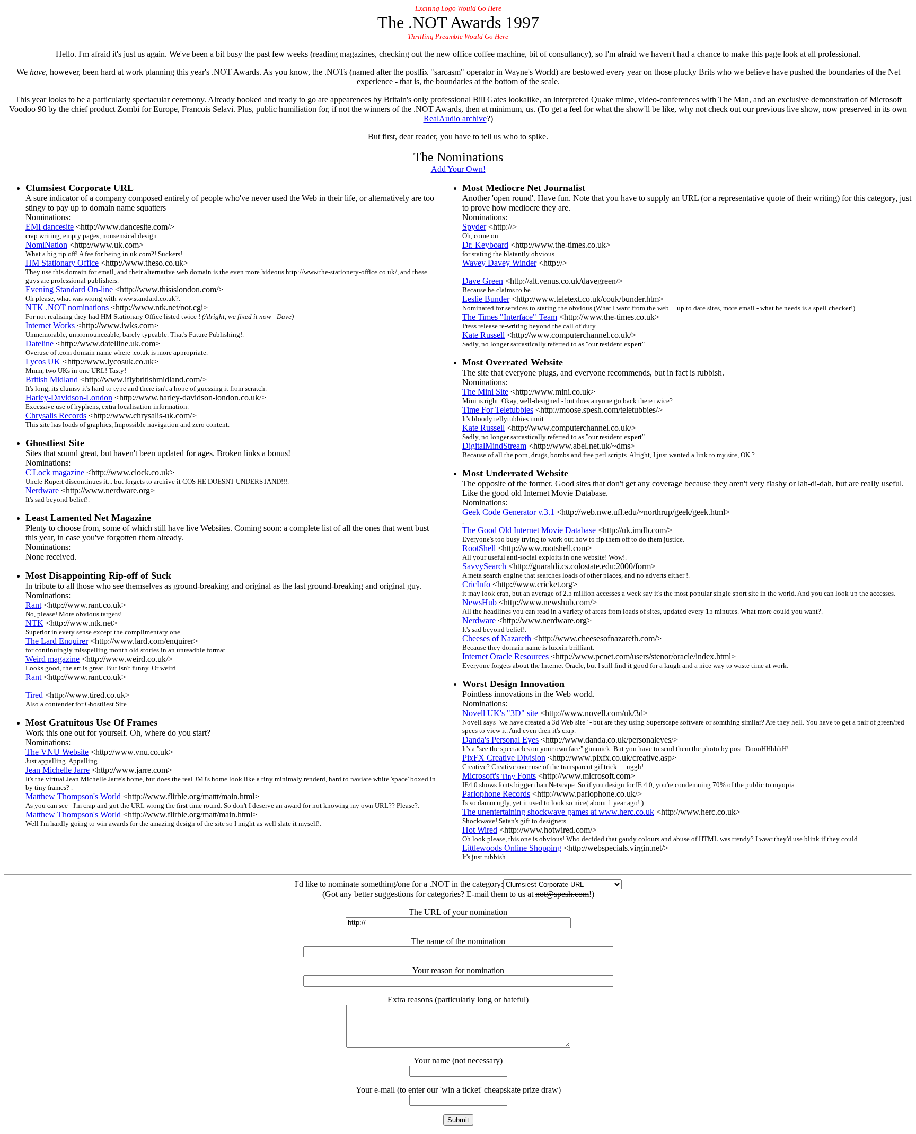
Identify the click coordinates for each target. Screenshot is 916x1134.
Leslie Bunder (485, 298)
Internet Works (50, 325)
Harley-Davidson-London (68, 397)
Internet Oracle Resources (505, 656)
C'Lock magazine (54, 472)
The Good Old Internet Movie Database (529, 530)
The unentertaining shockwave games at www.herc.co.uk (558, 811)
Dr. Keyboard (485, 244)
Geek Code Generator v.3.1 (508, 512)
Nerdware (42, 490)
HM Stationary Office (62, 262)
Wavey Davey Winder (499, 262)
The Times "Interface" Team (509, 316)
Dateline (39, 343)
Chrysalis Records (55, 415)
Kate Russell (483, 334)
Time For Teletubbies (497, 409)
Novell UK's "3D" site (500, 713)
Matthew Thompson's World (73, 796)
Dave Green (482, 280)
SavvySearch (484, 566)
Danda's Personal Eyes (500, 739)
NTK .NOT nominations (67, 307)
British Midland (51, 379)
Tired (34, 695)
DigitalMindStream (494, 445)
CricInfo (476, 584)
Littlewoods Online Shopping (511, 847)
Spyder (474, 226)
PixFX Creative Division (503, 757)
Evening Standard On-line (69, 289)
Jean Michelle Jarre (57, 769)
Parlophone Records (496, 793)
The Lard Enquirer (56, 640)
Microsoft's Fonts (499, 775)
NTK (34, 622)
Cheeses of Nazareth (496, 638)
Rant (33, 604)
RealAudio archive (455, 118)
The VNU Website (57, 751)
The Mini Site (485, 391)
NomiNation (46, 244)
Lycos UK (42, 361)
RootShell (479, 548)
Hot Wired (479, 829)
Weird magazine (52, 659)
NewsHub (479, 602)
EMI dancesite (49, 226)
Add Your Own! (458, 168)
